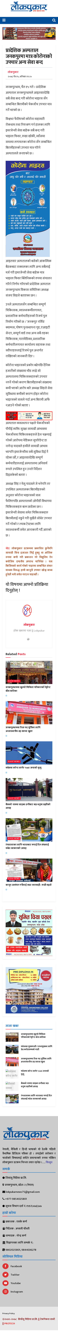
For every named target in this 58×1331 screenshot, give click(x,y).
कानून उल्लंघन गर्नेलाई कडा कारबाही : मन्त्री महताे (28, 885)
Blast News (13, 681)
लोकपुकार (13, 72)
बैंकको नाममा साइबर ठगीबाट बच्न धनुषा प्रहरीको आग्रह (28, 806)
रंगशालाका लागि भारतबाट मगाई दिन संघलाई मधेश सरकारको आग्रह (27, 846)
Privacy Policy (8, 1313)
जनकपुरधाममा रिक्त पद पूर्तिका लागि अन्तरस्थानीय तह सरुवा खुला (23, 729)
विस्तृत (49, 1162)
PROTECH (9, 1323)
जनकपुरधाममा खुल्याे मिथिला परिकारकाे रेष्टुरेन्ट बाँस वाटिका (28, 689)
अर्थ (9, 721)
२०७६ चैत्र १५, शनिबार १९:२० (20, 76)
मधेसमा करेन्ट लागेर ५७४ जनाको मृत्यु (23, 768)
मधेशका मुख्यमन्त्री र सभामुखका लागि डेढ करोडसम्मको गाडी (36, 1048)
